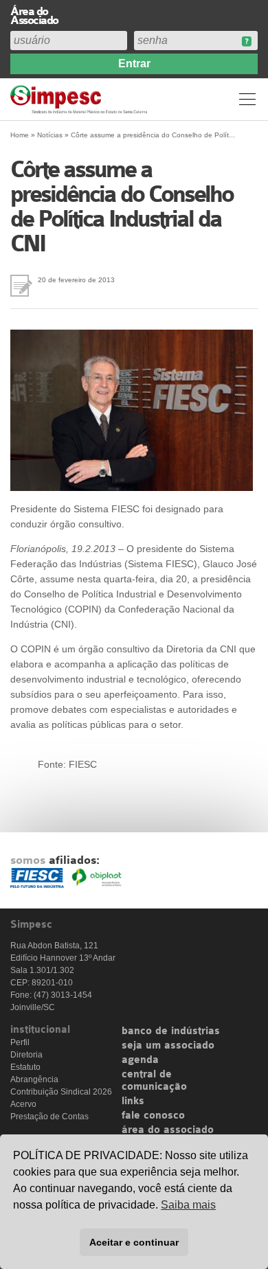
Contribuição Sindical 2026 (61, 1092)
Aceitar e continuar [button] (134, 1242)
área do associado (168, 1130)
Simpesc (80, 99)
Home (19, 135)
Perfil (20, 1042)
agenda (140, 1060)
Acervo (23, 1104)
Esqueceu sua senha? (246, 41)
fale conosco (153, 1116)
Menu (247, 99)
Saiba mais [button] (188, 1205)
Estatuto (25, 1067)
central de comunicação (154, 1080)
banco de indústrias (171, 1031)
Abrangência (34, 1079)
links (133, 1101)
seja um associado (168, 1046)
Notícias (50, 135)
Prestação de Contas (49, 1116)
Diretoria (26, 1055)
